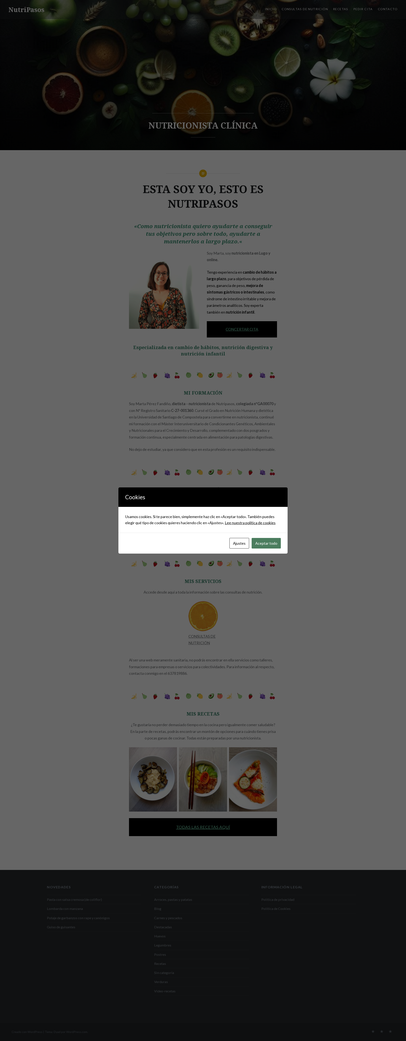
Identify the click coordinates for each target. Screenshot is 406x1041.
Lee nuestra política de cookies (250, 522)
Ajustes (239, 543)
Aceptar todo (266, 543)
